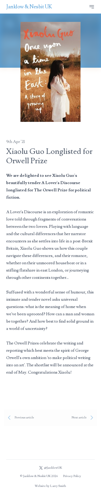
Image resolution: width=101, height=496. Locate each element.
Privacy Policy (72, 476)
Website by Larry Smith (50, 486)
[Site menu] (92, 7)
